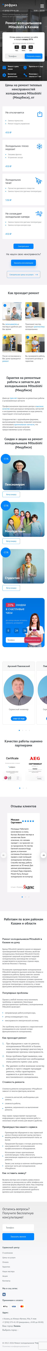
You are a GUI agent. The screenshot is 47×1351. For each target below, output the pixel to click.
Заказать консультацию (23, 263)
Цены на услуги (8, 1257)
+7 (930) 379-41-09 (10, 11)
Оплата (5, 1262)
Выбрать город (9, 1330)
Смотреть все (23, 246)
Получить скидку (34, 56)
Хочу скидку (11, 494)
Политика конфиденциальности (16, 1346)
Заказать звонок (18, 1236)
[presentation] (4, 855)
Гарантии (6, 1266)
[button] (19, 730)
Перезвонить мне (32, 640)
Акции (5, 1276)
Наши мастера (8, 1271)
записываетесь (11, 324)
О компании (7, 1253)
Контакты (6, 1280)
